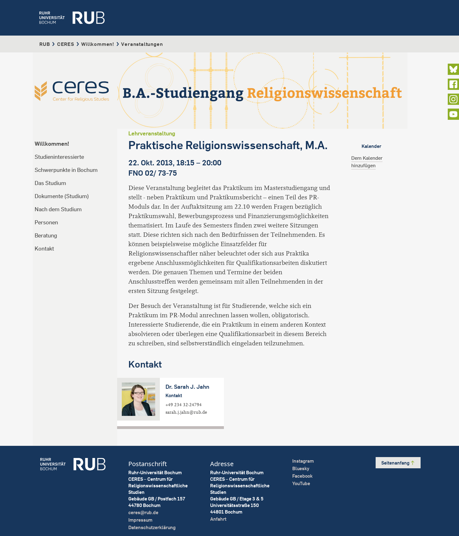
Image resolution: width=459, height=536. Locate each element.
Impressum (140, 520)
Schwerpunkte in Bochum (66, 169)
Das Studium (50, 183)
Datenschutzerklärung (151, 527)
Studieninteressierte (59, 156)
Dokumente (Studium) (62, 196)
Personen (46, 222)
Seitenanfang (395, 463)
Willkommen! (97, 44)
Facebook (302, 476)
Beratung (46, 235)
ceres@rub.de (143, 512)
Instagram (303, 461)
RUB (44, 44)
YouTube (301, 483)
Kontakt (44, 248)
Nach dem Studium (58, 209)
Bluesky (300, 468)
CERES (65, 44)
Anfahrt (218, 519)
